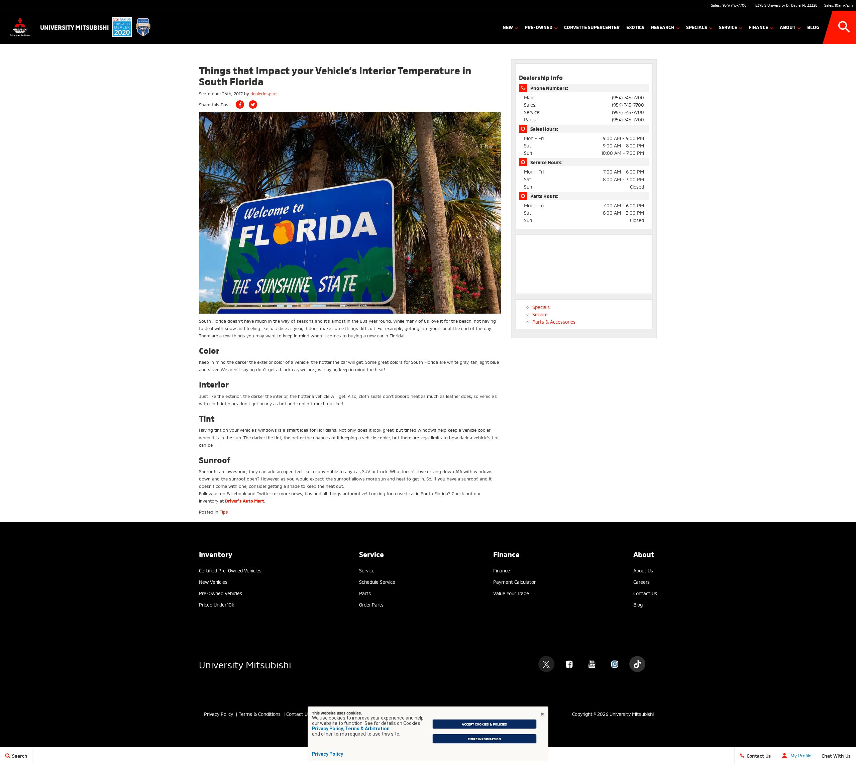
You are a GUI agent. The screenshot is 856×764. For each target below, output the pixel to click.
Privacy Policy (327, 754)
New (508, 27)
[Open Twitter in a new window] (546, 664)
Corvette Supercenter (592, 27)
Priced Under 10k (216, 604)
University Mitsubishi (245, 663)
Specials (696, 27)
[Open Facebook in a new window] (569, 664)
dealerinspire (263, 93)
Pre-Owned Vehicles (220, 593)
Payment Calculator (514, 581)
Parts (365, 593)
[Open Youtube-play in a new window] (592, 664)
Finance (758, 27)
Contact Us (645, 593)
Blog (813, 27)
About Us (643, 570)
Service (728, 27)
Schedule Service (377, 581)
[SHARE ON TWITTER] (253, 104)
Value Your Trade (511, 593)
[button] (844, 27)
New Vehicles (213, 581)
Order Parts (371, 604)
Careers (641, 581)
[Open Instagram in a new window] (615, 664)
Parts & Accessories (553, 321)
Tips (224, 512)
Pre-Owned (538, 27)
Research (662, 27)
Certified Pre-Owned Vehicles (230, 570)
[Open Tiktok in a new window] (637, 664)
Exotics (635, 27)
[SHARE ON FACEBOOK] (240, 104)
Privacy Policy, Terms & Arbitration (351, 728)
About (787, 27)
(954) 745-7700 (734, 5)
